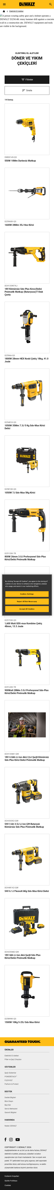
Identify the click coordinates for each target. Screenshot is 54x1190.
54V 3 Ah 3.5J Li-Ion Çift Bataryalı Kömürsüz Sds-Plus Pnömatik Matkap (24, 825)
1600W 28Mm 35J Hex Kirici (19, 225)
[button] (5, 1139)
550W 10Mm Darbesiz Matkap (20, 160)
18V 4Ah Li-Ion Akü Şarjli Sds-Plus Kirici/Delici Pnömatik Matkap (22, 956)
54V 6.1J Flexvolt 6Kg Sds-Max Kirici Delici (27, 891)
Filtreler (29, 79)
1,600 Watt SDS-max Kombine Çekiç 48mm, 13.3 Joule (23, 625)
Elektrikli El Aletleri (16, 11)
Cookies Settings (27, 594)
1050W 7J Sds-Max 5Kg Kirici (20, 492)
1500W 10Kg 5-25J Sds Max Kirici (22, 1022)
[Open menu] (4, 4)
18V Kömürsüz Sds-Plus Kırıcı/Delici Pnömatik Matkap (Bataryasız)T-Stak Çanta (24, 292)
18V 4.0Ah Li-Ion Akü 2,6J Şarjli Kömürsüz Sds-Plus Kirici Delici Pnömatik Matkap (27, 758)
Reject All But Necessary (27, 601)
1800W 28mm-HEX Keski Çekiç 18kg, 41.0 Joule (26, 360)
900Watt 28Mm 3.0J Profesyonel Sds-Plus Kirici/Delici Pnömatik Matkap (27, 692)
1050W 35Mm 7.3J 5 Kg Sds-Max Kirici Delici (25, 427)
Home (3, 11)
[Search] (50, 4)
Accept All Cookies (26, 609)
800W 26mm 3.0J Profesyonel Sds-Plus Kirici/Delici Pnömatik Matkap (25, 558)
